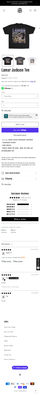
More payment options (20, 135)
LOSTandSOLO (22, 391)
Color (3, 92)
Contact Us (7, 355)
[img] (6, 250)
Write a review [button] (20, 219)
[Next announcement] (36, 3)
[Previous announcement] (4, 3)
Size (3, 101)
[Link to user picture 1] (6, 265)
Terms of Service (9, 359)
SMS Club (7, 350)
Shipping (4, 78)
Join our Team (8, 332)
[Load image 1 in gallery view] (7, 60)
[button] (4, 10)
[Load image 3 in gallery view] (32, 60)
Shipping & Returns (10, 336)
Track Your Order (10, 327)
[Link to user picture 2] (18, 265)
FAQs (6, 341)
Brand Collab (8, 346)
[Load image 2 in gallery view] (20, 60)
